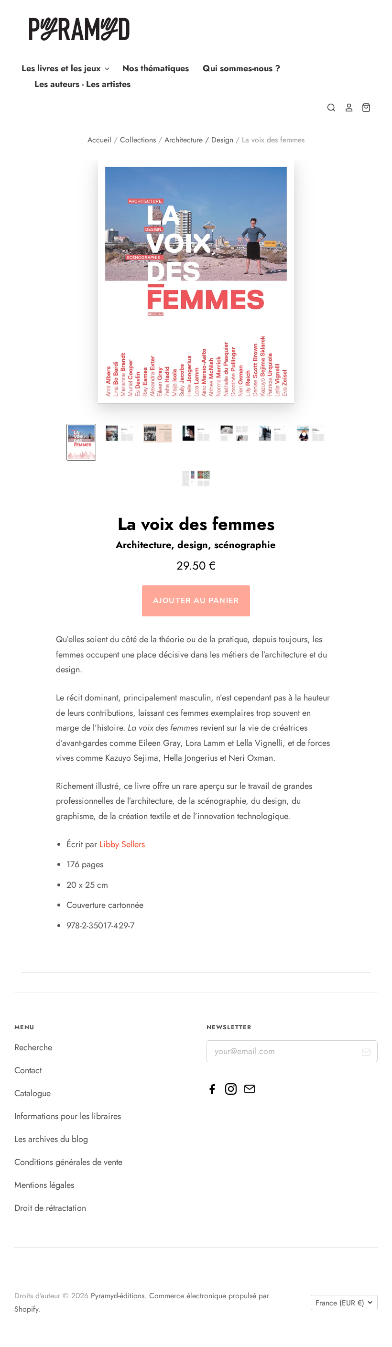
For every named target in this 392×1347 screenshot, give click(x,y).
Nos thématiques (155, 68)
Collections (138, 139)
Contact (28, 1070)
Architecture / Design (198, 139)
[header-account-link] (344, 107)
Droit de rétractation (50, 1208)
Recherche (33, 1047)
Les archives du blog (51, 1139)
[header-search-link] (327, 107)
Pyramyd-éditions (117, 1295)
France (340, 1302)
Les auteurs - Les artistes (82, 84)
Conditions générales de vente (68, 1162)
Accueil (99, 139)
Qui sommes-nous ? (241, 68)
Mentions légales (44, 1185)
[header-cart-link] (362, 107)
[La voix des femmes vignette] (81, 442)
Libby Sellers (122, 844)
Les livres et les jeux (62, 68)
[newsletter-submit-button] (366, 1054)
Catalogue (32, 1093)
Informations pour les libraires (67, 1116)
